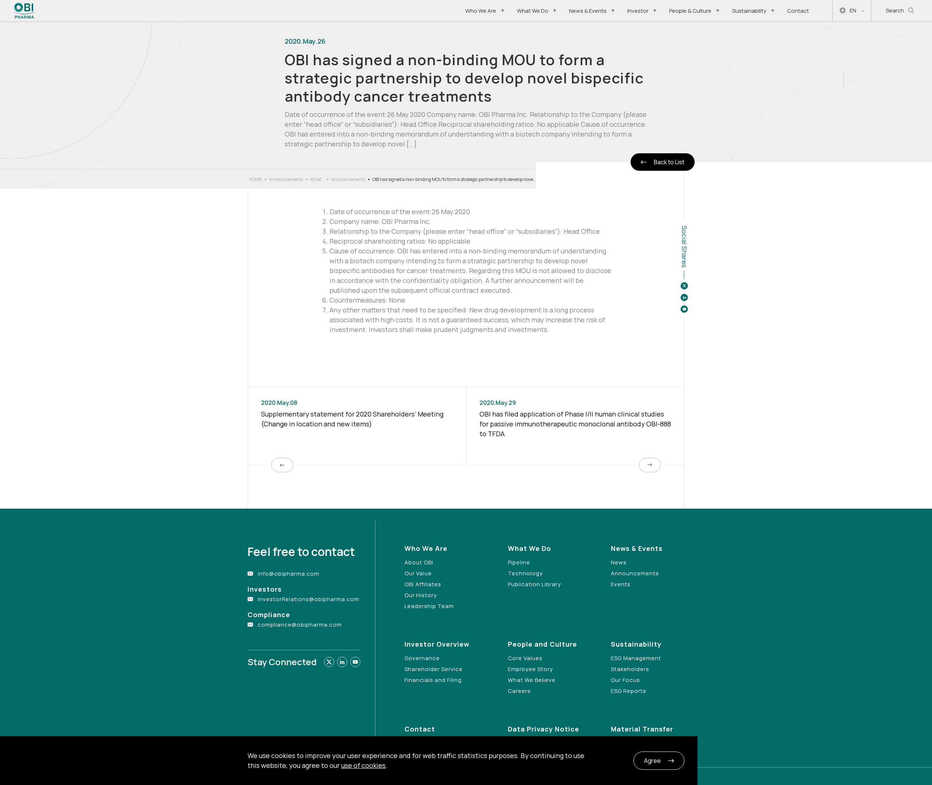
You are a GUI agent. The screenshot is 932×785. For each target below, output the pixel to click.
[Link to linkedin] (342, 662)
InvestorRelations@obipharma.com (308, 599)
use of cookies (363, 765)
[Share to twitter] (684, 285)
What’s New (317, 179)
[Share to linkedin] (684, 297)
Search (895, 10)
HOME (255, 179)
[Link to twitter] (329, 662)
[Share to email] (684, 309)
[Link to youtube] (355, 662)
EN (853, 10)
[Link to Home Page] (24, 11)
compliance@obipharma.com (300, 624)
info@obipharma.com (288, 573)
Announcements (286, 179)
